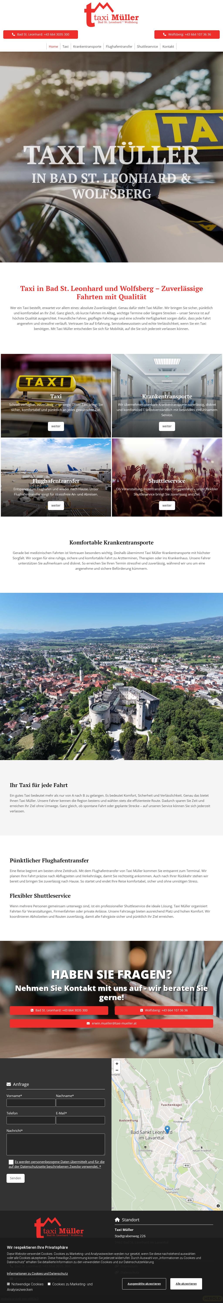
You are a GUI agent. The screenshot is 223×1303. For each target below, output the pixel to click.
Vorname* (14, 1096)
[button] (187, 34)
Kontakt (168, 46)
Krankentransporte (87, 46)
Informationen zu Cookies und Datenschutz (37, 1273)
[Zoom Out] (117, 1070)
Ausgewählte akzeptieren (144, 1283)
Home (53, 46)
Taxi (66, 46)
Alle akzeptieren (186, 1283)
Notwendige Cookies (28, 1284)
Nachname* (65, 1096)
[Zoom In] (117, 1063)
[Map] (167, 1134)
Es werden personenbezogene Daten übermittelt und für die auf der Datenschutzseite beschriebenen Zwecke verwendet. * (57, 1164)
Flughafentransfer (119, 46)
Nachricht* (15, 1130)
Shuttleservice (147, 46)
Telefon (12, 1113)
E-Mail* (61, 1113)
